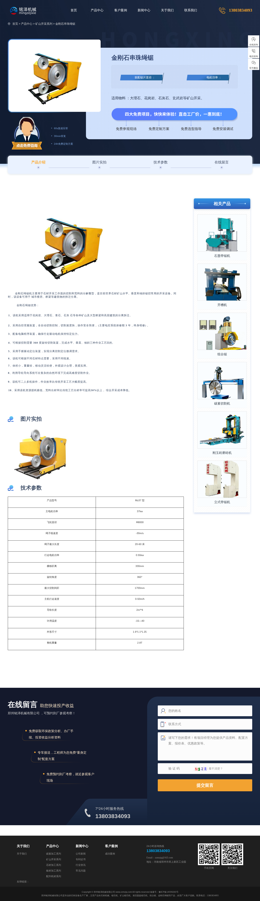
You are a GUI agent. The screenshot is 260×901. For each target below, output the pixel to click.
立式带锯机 (222, 502)
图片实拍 (99, 162)
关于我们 (167, 10)
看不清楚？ (215, 768)
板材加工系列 (53, 870)
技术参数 (161, 162)
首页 (74, 10)
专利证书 (81, 859)
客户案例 (120, 10)
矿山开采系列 (53, 859)
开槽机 (222, 305)
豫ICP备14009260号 (168, 892)
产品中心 (97, 10)
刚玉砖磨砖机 (222, 453)
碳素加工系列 (53, 853)
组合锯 (222, 354)
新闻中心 (144, 10)
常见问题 (81, 870)
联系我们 (190, 10)
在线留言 (222, 162)
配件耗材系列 (53, 876)
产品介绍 (38, 162)
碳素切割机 (222, 403)
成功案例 (110, 853)
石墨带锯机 (222, 256)
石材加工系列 (53, 865)
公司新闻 (81, 853)
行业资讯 (81, 865)
